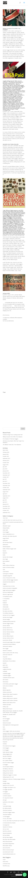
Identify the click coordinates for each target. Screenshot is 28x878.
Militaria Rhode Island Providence (10, 153)
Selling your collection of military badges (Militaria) (14, 779)
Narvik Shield (5, 720)
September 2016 (6, 489)
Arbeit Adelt (17, 111)
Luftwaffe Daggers (7, 675)
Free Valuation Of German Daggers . (11, 439)
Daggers (17, 116)
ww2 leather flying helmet (8, 843)
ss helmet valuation (7, 795)
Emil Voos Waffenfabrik (8, 592)
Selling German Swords (8, 773)
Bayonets (5, 552)
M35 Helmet (16, 296)
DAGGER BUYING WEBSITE (17, 34)
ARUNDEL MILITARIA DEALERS (10, 144)
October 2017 (6, 477)
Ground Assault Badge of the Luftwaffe (11, 642)
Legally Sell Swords (7, 669)
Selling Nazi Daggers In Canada (10, 775)
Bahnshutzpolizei (6, 240)
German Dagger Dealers (17, 119)
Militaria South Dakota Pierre (9, 702)
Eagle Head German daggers (9, 590)
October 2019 (6, 456)
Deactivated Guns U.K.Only (9, 586)
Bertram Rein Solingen (8, 241)
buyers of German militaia (11, 243)
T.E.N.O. (4, 804)
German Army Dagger (7, 617)
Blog (14, 241)
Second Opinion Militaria (8, 766)
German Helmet (19, 149)
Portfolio (8, 40)
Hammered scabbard (17, 152)
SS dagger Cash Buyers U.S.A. (9, 787)
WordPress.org (6, 865)
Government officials (7, 152)
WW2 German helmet (7, 841)
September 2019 (6, 458)
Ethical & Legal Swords (8, 594)
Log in (4, 859)
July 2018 (5, 466)
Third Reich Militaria (7, 814)
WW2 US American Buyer (8, 849)
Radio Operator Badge (8, 42)
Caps (18, 243)
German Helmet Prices (18, 121)
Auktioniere (12, 238)
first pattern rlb (12, 251)
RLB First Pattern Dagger (8, 762)
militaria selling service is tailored (13, 126)
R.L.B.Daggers (6, 750)
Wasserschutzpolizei (7, 833)
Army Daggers (6, 238)
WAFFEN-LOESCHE (7, 831)
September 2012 (6, 512)
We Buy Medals (6, 835)
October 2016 (6, 487)
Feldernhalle (13, 35)
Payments (5, 741)
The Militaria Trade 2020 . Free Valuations (12, 444)
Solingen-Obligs (6, 783)
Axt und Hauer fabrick (7, 542)
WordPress (14, 876)
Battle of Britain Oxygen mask (17, 240)
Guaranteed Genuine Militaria (9, 644)
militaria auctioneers (7, 692)
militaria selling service (8, 696)
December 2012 (6, 506)
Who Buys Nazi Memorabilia (9, 839)
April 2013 (5, 502)
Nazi (4, 727)
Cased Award (6, 571)
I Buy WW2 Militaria (17, 122)
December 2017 (6, 473)
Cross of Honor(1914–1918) (11, 246)
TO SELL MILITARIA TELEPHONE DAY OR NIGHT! (14, 820)
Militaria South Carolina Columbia (10, 127)
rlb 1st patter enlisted (7, 760)
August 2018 (5, 464)
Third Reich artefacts (7, 810)
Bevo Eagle (5, 559)
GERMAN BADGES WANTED (9, 149)
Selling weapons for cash (19, 161)
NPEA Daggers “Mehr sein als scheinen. (11, 731)
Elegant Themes (14, 874)
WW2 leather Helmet (13, 129)
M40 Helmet (22, 296)
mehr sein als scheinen (8, 686)
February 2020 (6, 452)
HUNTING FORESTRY (7, 122)
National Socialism (7, 158)
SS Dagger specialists (9, 47)
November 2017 (6, 475)
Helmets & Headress (7, 650)
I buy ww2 (5, 656)
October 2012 (6, 510)
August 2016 (5, 491)
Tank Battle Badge (7, 806)
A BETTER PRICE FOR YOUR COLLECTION (12, 520)
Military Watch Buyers (7, 708)
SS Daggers (5, 791)
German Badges (10, 37)
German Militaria (6, 634)
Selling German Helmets (14, 43)
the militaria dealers (7, 808)
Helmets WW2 (6, 293)
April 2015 (5, 493)
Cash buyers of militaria (11, 245)
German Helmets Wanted (11, 258)
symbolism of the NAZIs (8, 802)
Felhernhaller (5, 251)
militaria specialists (15, 155)
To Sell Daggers (6, 816)
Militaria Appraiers (7, 690)
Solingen (13, 45)
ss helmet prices (6, 163)
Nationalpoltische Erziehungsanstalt (10, 725)
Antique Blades (15, 237)
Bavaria (4, 550)
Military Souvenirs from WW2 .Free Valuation (11, 29)
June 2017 (5, 481)
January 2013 (5, 504)
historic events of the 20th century (10, 652)
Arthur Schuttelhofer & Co (12, 113)
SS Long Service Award (8, 797)
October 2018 (6, 462)
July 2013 (5, 500)
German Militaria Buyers (18, 150)
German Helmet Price (11, 39)
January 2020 (5, 454)
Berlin (4, 555)
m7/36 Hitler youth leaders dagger (10, 684)
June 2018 (5, 468)
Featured (10, 119)
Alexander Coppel (6, 526)
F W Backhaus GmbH (14, 118)
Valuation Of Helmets (11, 298)
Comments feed (6, 863)
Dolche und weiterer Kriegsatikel (10, 588)
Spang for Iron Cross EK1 (8, 785)
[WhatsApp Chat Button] (25, 875)
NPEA (4, 729)
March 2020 (5, 450)
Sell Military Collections (8, 768)
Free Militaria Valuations (11, 253)
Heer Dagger (5, 648)
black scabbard (6, 561)
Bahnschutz (17, 238)
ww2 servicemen (6, 847)
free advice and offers (18, 147)
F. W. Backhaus (6, 598)
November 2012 (6, 508)
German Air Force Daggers (9, 615)
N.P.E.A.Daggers (6, 718)
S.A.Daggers (5, 43)
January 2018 (5, 471)
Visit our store (6, 829)
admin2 (5, 31)
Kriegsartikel (5, 667)
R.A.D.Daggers (10, 160)
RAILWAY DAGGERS (18, 160)
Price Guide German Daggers (16, 40)
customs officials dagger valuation (14, 114)
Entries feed (5, 861)
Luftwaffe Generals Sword (8, 677)
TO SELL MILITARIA (7, 818)
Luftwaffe (5, 671)
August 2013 (5, 498)
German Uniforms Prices (8, 638)
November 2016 (6, 485)
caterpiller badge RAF (11, 32)
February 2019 (6, 460)
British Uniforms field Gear (8, 565)
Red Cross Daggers (17, 42)
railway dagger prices (7, 754)
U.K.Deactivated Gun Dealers (9, 822)
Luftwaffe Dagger (7, 673)
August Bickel (6, 538)
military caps (5, 706)
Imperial (4, 663)
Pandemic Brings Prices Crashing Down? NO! (12, 434)
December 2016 (6, 483)
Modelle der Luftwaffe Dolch (15, 157)
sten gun (5, 800)
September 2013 (6, 496)
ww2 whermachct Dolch (8, 852)
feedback (12, 250)
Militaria (4, 298)
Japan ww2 (5, 665)
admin (5, 111)
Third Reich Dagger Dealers (9, 812)
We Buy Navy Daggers (8, 837)
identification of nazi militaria (9, 124)
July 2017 (5, 479)
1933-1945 (5, 518)
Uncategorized (18, 47)
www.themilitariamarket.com (9, 854)
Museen (4, 716)
